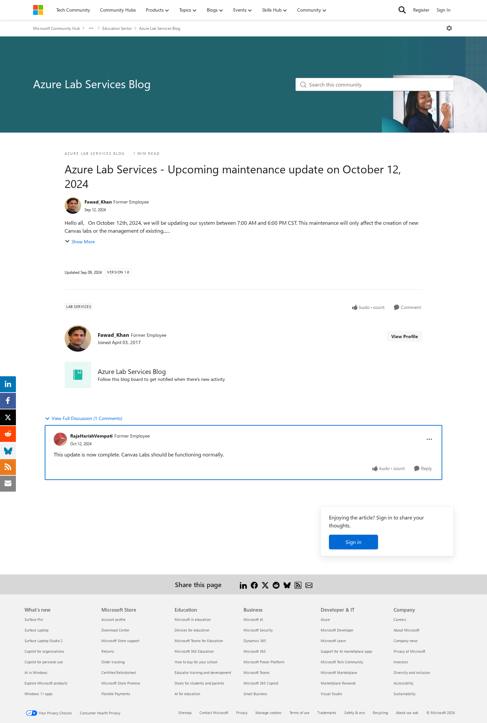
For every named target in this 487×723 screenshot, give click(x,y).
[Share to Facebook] (254, 584)
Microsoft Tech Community (342, 661)
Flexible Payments (115, 693)
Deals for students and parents (199, 683)
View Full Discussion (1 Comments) (87, 418)
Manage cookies (268, 712)
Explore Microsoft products (46, 683)
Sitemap (184, 712)
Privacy (241, 712)
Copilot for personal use (44, 661)
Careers (400, 619)
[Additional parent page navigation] (91, 28)
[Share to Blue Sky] (287, 584)
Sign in (353, 541)
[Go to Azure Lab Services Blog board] (78, 375)
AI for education (187, 693)
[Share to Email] (308, 584)
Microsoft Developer (337, 630)
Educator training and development (203, 672)
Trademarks (326, 712)
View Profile (404, 336)
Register (421, 10)
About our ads (407, 712)
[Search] (402, 10)
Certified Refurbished (118, 672)
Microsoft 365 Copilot (261, 683)
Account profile (113, 619)
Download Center (115, 630)
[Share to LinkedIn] (243, 584)
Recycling (380, 712)
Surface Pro (34, 619)
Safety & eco (354, 712)
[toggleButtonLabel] (449, 28)
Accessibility (403, 683)
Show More (83, 241)
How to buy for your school (196, 661)
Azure (325, 619)
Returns (107, 651)
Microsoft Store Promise (120, 683)
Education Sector (117, 28)
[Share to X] (265, 584)
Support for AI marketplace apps (346, 651)
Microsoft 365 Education (194, 651)
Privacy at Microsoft (409, 651)
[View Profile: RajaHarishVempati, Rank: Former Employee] (60, 439)
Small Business (255, 693)
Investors (401, 661)
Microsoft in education (193, 619)
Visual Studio (331, 693)
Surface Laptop (36, 630)
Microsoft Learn (333, 640)
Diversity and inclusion (412, 672)
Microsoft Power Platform (264, 661)
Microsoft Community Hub (56, 28)
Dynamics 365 (255, 640)
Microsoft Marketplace (339, 672)
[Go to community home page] (38, 10)
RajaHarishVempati (91, 436)
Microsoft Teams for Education (199, 640)
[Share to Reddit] (276, 584)
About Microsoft (406, 630)
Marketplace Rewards (338, 683)
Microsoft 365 (255, 651)
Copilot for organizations (44, 651)
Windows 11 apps (39, 693)
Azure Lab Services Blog (159, 28)
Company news (406, 640)
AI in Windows (36, 672)
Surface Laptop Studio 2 (44, 640)
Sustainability (404, 693)
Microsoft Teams (257, 672)
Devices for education (192, 630)
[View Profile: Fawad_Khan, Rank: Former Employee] (73, 205)
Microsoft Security (258, 630)
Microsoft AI (253, 619)
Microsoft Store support (120, 640)
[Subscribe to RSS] (298, 584)
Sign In (444, 10)
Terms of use (299, 712)
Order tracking (113, 661)
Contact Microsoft (213, 712)
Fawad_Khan (98, 202)
